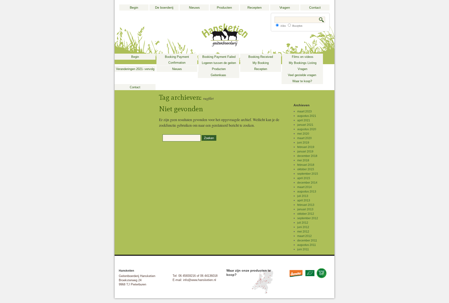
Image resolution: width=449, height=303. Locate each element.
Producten (224, 7)
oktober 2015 (305, 169)
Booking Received (260, 57)
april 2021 (303, 120)
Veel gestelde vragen (302, 75)
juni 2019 (303, 142)
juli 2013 (302, 196)
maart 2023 (304, 111)
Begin (134, 7)
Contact (315, 7)
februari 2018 (305, 164)
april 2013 (303, 200)
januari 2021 (305, 124)
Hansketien (126, 270)
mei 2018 (303, 160)
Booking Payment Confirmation (177, 59)
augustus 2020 (306, 129)
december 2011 (307, 240)
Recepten (254, 7)
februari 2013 (305, 205)
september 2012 (307, 218)
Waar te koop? (302, 81)
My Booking (261, 63)
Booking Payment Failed (218, 57)
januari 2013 (305, 209)
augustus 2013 (306, 191)
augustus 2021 (306, 116)
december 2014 (307, 182)
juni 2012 (303, 227)
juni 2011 (303, 249)
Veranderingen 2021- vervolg (135, 69)
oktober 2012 (305, 213)
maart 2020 (304, 138)
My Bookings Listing (302, 63)
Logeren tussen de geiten (219, 63)
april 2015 (303, 178)
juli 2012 (302, 222)
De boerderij (164, 7)
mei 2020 (303, 133)
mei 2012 (303, 231)
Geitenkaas (218, 75)
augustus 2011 (306, 245)
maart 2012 (304, 236)
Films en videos (302, 57)
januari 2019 (305, 151)
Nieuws (194, 7)
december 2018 (307, 156)
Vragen (284, 7)
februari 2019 (305, 147)
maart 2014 (304, 187)
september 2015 (307, 173)
